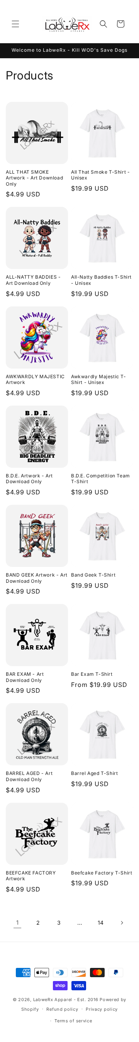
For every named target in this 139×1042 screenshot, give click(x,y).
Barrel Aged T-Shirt (94, 773)
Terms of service (73, 1020)
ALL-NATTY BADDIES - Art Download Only (33, 280)
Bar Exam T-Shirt (92, 674)
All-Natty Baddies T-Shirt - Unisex (101, 280)
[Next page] (121, 922)
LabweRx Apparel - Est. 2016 (65, 999)
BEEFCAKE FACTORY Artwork (31, 876)
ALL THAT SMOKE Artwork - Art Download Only (34, 178)
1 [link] (17, 922)
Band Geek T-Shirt (93, 575)
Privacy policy (102, 1009)
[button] (15, 23)
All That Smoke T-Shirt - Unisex (100, 175)
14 (101, 922)
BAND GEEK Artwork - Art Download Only (37, 578)
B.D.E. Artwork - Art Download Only (29, 479)
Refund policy (62, 1009)
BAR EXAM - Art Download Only (25, 677)
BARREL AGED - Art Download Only (29, 776)
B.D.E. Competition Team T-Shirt (100, 479)
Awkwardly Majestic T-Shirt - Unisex (98, 380)
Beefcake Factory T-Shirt (101, 873)
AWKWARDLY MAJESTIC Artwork (35, 380)
